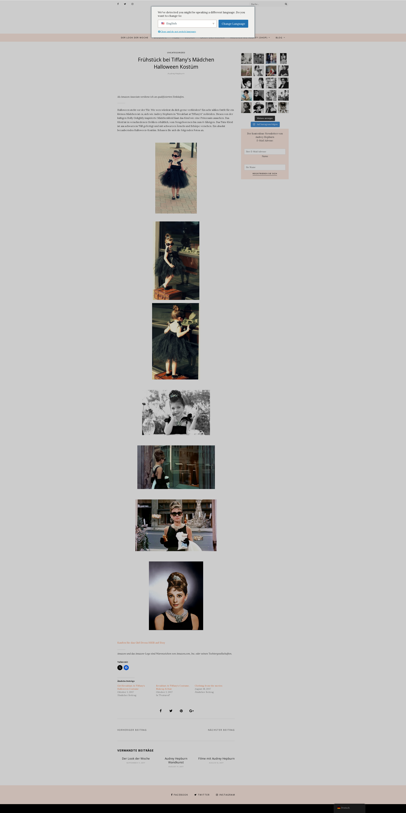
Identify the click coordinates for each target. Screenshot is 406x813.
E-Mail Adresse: (265, 140)
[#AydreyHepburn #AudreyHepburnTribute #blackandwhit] (283, 107)
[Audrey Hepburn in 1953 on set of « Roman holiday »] (283, 95)
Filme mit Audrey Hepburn (216, 758)
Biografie (160, 37)
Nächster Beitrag (221, 729)
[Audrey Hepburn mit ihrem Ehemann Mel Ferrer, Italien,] (246, 70)
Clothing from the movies (208, 685)
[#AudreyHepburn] (283, 83)
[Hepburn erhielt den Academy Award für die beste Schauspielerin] (283, 58)
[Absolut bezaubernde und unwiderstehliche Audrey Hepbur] (258, 107)
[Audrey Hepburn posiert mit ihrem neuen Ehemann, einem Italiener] (271, 58)
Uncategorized (176, 53)
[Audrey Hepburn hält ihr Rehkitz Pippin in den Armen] (258, 70)
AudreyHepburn (176, 73)
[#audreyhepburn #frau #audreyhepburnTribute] (246, 107)
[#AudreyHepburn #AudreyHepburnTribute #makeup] (271, 95)
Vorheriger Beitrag (132, 729)
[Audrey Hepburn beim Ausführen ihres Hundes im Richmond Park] (258, 58)
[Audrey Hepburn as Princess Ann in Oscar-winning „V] (271, 83)
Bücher (190, 37)
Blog (279, 37)
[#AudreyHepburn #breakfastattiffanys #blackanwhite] (258, 83)
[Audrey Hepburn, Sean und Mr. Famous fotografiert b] (246, 58)
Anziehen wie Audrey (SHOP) (248, 37)
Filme (176, 37)
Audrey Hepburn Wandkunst (176, 760)
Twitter (204, 794)
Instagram (227, 794)
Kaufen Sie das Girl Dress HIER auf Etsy (141, 642)
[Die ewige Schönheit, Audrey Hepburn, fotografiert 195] (271, 70)
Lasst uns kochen (213, 37)
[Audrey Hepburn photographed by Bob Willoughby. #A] (271, 107)
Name (265, 156)
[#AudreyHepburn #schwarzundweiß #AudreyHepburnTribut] (246, 83)
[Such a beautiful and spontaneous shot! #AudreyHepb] (283, 70)
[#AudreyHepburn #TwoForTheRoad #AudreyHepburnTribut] (246, 95)
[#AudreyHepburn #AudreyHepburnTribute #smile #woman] (258, 95)
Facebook (181, 794)
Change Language (233, 23)
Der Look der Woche (134, 37)
